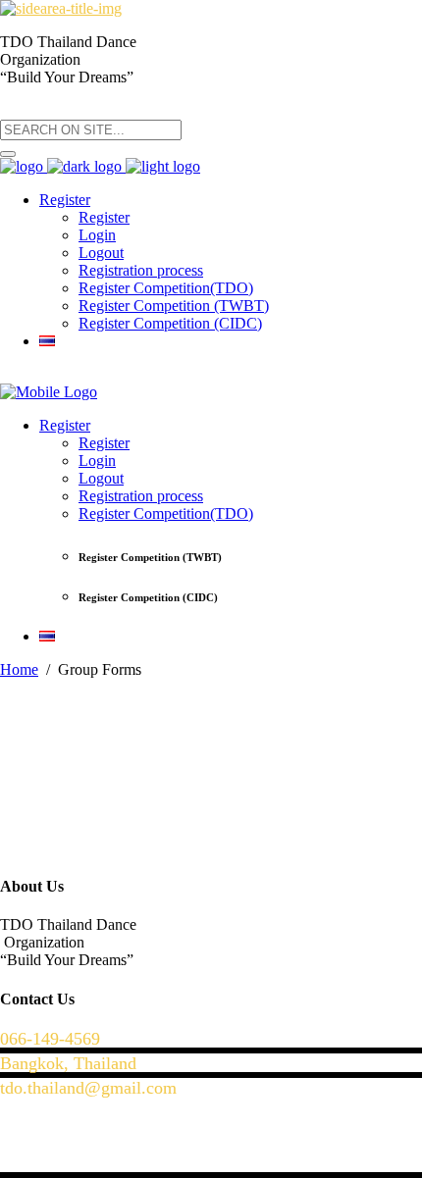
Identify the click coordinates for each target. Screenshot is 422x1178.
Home (19, 669)
